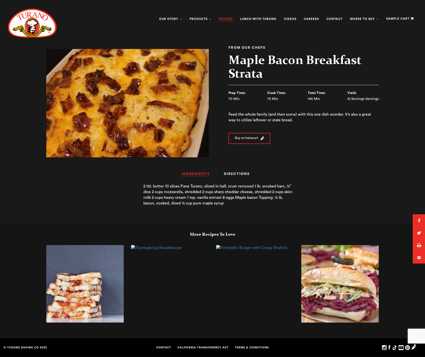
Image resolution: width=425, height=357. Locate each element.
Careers (311, 18)
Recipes (226, 18)
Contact (334, 18)
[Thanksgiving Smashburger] (156, 248)
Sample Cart (398, 18)
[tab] (196, 175)
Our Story (169, 18)
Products (199, 18)
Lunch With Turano (258, 18)
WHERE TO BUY (363, 18)
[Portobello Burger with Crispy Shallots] (251, 248)
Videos (290, 18)
